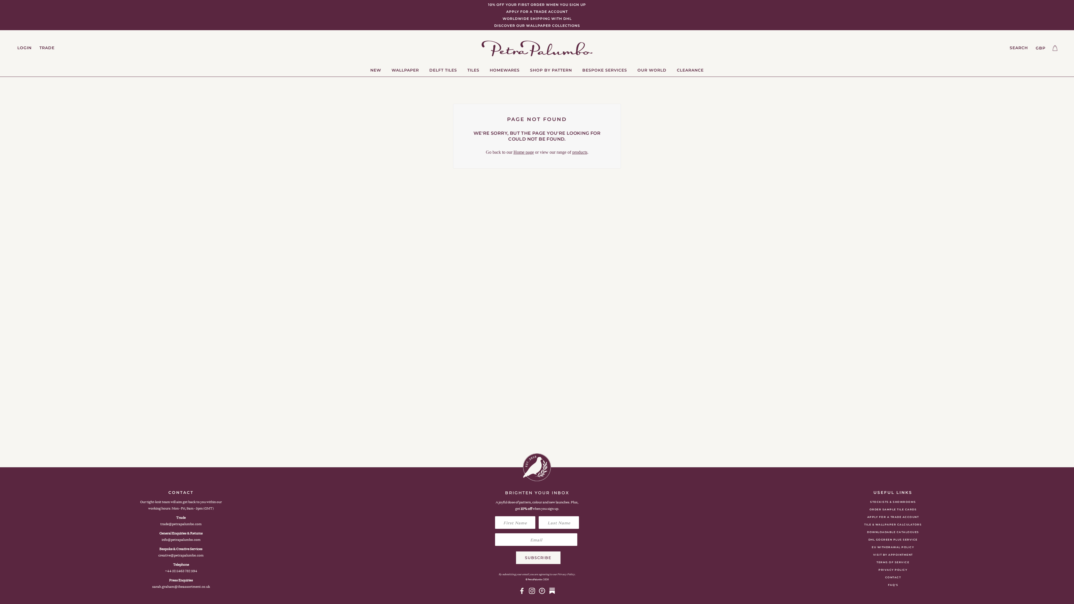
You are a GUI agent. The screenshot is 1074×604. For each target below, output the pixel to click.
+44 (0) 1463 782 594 (181, 571)
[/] (537, 48)
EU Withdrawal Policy (893, 547)
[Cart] (1055, 48)
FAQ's (893, 584)
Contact (893, 577)
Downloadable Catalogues (893, 532)
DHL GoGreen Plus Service (893, 539)
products (579, 152)
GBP (1040, 48)
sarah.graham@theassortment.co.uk (181, 586)
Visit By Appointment (893, 554)
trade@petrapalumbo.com (181, 524)
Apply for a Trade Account (893, 516)
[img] (522, 591)
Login (24, 47)
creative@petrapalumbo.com (181, 555)
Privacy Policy (892, 569)
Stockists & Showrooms (893, 501)
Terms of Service (893, 562)
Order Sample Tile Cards (893, 509)
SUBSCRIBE (538, 557)
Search (1019, 47)
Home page (524, 152)
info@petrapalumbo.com (181, 539)
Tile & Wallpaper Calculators (893, 524)
